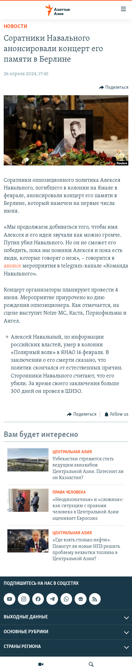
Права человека (69, 492)
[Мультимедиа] (41, 664)
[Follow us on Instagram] (23, 599)
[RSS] (95, 599)
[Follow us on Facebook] (38, 599)
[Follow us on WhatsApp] (66, 599)
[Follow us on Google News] (80, 599)
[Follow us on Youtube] (9, 599)
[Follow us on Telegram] (52, 599)
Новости (15, 27)
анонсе (12, 266)
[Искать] (91, 664)
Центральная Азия (72, 452)
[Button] (114, 87)
